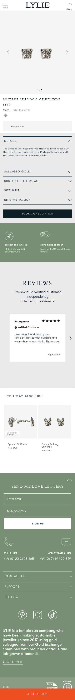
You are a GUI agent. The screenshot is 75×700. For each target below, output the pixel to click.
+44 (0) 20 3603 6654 (20, 559)
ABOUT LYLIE (13, 662)
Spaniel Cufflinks (17, 444)
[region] (37, 338)
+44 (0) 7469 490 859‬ (55, 559)
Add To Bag (37, 694)
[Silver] (5, 115)
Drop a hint (17, 126)
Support (12, 587)
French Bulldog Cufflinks (50, 445)
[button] (70, 338)
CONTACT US (15, 576)
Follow (12, 597)
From (13, 448)
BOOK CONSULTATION (37, 213)
